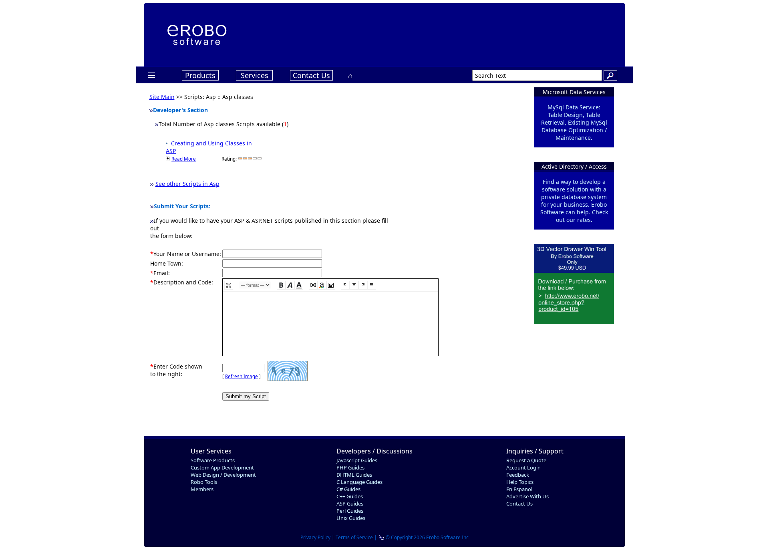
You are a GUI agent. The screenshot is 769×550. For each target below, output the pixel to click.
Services (254, 75)
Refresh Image (241, 376)
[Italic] (290, 285)
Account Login (523, 467)
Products (200, 75)
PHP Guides (350, 467)
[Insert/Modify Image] (330, 285)
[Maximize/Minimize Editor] (228, 285)
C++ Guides (349, 496)
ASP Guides (349, 503)
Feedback (517, 474)
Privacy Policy (315, 537)
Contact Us (311, 75)
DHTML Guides (354, 474)
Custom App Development (222, 467)
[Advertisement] (456, 34)
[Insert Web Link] (313, 285)
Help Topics (519, 482)
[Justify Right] (362, 285)
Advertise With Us (527, 496)
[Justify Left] (345, 285)
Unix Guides (350, 518)
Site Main (162, 97)
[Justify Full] (371, 285)
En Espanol (519, 489)
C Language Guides (359, 482)
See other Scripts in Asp (187, 183)
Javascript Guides (356, 460)
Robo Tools (204, 482)
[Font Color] (322, 285)
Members (202, 489)
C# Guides (348, 489)
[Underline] (298, 285)
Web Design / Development (223, 474)
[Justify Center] (354, 285)
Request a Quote (526, 460)
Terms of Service (354, 537)
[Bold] (281, 285)
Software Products (213, 460)
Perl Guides (349, 510)
